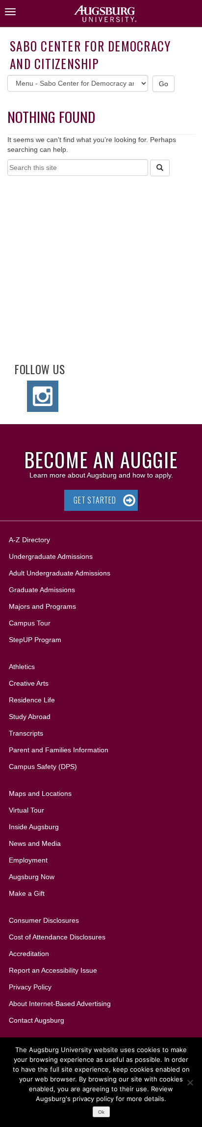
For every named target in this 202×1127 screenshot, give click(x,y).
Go (164, 84)
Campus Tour (29, 623)
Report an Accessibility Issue (53, 970)
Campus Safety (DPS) (43, 766)
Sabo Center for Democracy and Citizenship (90, 54)
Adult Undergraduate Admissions (59, 573)
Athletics (22, 667)
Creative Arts (29, 683)
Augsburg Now (31, 877)
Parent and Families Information (58, 750)
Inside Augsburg (34, 827)
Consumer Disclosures (44, 920)
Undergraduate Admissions (51, 556)
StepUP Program (35, 640)
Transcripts (26, 733)
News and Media (35, 843)
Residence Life (32, 700)
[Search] (160, 168)
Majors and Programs (42, 606)
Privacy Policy (30, 987)
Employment (28, 860)
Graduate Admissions (42, 590)
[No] (190, 1082)
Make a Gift (27, 893)
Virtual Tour (26, 810)
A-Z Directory (29, 540)
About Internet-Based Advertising (60, 1003)
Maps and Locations (40, 793)
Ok (101, 1112)
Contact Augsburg (36, 1020)
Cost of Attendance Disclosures (57, 937)
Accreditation (29, 954)
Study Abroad (29, 716)
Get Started (95, 500)
